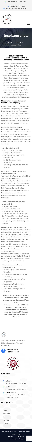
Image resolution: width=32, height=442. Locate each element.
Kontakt (5, 424)
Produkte (19, 42)
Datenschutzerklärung (16, 439)
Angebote (6, 413)
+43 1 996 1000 (20, 6)
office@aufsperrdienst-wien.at (15, 8)
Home (10, 42)
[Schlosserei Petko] (6, 19)
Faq (4, 417)
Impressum (20, 436)
